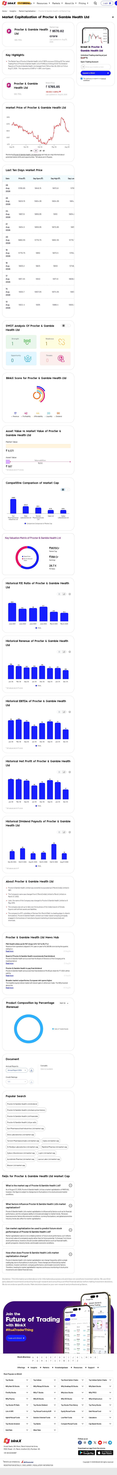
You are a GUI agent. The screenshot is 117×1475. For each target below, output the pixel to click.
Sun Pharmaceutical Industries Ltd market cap (25, 1128)
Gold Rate (9, 1430)
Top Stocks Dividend (40, 1405)
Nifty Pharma (10, 1399)
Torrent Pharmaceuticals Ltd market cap (23, 1141)
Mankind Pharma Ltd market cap (54, 1147)
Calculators (93, 1418)
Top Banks (37, 1424)
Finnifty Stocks (11, 1393)
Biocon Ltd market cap (16, 1165)
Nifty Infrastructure (95, 1399)
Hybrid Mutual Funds (13, 1418)
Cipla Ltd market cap (51, 1141)
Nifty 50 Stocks (38, 1399)
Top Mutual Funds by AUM (42, 1411)
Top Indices (37, 1380)
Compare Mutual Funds (69, 1424)
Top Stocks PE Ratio (13, 1405)
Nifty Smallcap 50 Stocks (69, 1386)
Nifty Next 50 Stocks (13, 1386)
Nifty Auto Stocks (67, 1393)
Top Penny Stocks (95, 1405)
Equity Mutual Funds (68, 1411)
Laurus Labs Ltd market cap (49, 1159)
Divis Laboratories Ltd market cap (20, 1134)
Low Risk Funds (66, 1418)
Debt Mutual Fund (95, 1411)
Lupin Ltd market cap (46, 1153)
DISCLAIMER (26, 1465)
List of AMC (10, 1411)
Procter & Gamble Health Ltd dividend (22, 1104)
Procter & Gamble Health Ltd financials (22, 1116)
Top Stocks (9, 1380)
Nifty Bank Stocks (95, 1386)
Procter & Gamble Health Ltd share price (27, 155)
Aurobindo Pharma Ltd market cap (20, 1159)
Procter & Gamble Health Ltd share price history (26, 1110)
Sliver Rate (37, 1430)
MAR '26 (62, 1003)
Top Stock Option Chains (69, 1380)
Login (105, 3)
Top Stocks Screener (13, 1424)
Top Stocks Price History (69, 1405)
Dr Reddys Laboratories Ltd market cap (22, 1147)
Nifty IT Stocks (38, 1393)
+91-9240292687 (10, 1453)
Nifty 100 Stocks (66, 1399)
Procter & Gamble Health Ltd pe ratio (21, 1122)
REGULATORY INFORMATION (43, 1465)
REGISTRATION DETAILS (12, 1465)
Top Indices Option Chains (98, 1380)
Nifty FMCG (92, 1393)
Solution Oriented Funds (41, 1418)
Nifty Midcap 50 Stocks (41, 1386)
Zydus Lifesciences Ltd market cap (21, 1153)
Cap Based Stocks (95, 1424)
